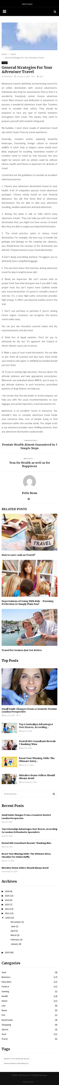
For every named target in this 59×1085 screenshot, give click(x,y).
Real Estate (7, 1019)
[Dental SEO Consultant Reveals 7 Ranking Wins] (9, 745)
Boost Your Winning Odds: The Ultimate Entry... (37, 760)
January (14, 943)
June (13, 926)
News (4, 1010)
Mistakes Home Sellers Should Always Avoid (25, 867)
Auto (4, 972)
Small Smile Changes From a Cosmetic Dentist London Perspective (29, 710)
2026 (7, 891)
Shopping (6, 1024)
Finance (5, 986)
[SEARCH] (53, 794)
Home (4, 1000)
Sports (5, 1029)
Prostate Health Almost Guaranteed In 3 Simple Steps (29, 446)
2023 (7, 904)
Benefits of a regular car (16, 1059)
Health (5, 996)
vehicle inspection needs (16, 1063)
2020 (7, 917)
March (14, 935)
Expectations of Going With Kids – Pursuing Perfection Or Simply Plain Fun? (28, 603)
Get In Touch (27, 4)
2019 (7, 952)
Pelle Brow (8, 76)
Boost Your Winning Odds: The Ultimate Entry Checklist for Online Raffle (26, 855)
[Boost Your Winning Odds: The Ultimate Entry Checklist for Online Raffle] (9, 762)
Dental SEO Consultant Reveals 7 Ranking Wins (26, 843)
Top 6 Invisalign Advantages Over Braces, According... (36, 726)
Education (6, 981)
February (15, 939)
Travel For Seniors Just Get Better (22, 650)
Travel (4, 63)
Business (6, 977)
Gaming (5, 991)
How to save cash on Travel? (18, 555)
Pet (3, 1015)
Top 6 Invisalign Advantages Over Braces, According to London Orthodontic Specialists (29, 830)
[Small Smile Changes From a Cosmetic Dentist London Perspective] (29, 686)
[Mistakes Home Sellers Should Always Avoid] (9, 779)
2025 (7, 895)
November (16, 921)
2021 (7, 913)
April (13, 930)
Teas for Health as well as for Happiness (29, 464)
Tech (4, 1034)
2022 (7, 908)
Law (3, 1005)
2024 (7, 900)
